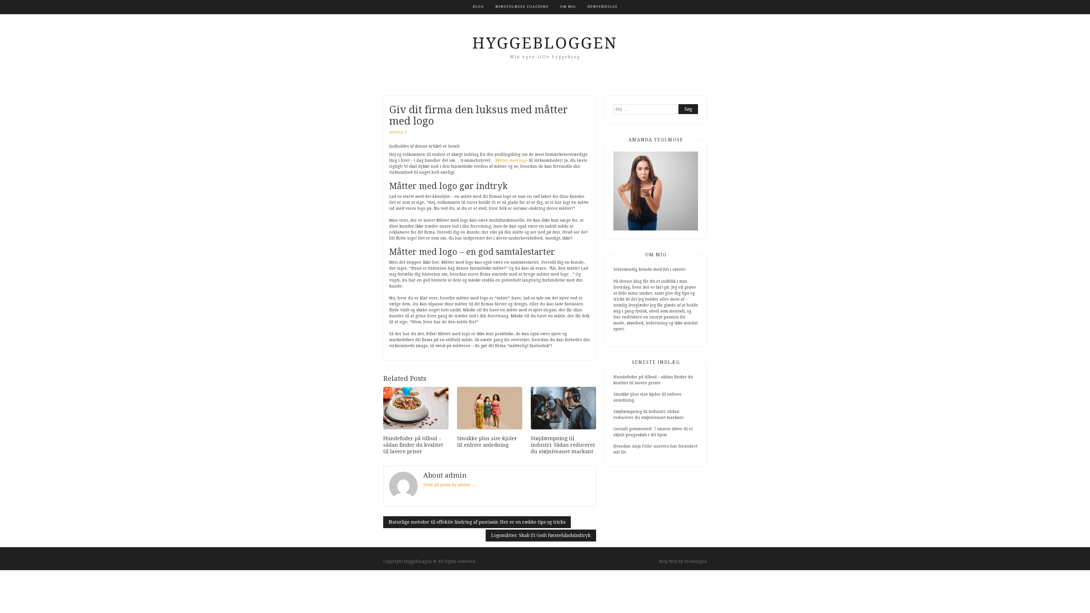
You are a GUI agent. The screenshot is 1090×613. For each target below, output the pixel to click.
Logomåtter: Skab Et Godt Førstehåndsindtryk (541, 535)
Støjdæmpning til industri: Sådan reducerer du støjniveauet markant (563, 445)
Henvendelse (602, 7)
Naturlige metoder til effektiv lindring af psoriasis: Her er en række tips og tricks (477, 522)
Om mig (568, 7)
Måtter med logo (511, 160)
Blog (478, 7)
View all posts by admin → (449, 484)
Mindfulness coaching (522, 7)
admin (396, 132)
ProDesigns (695, 561)
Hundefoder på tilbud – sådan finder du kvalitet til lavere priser (413, 445)
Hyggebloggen (545, 43)
